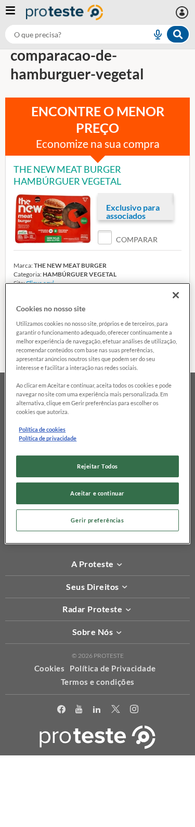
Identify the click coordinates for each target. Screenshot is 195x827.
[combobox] (97, 34)
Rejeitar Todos (97, 466)
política (101, 804)
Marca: (23, 265)
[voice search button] (153, 34)
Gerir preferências (97, 520)
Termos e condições (98, 681)
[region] (97, 413)
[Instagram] (134, 711)
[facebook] (61, 711)
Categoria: (28, 274)
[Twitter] (115, 711)
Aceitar (97, 821)
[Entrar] (183, 12)
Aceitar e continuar (97, 493)
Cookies (49, 668)
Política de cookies (42, 429)
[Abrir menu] (15, 12)
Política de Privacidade (113, 668)
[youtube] (78, 711)
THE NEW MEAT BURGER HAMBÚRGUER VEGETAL (67, 175)
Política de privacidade (47, 438)
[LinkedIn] (97, 711)
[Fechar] (175, 295)
